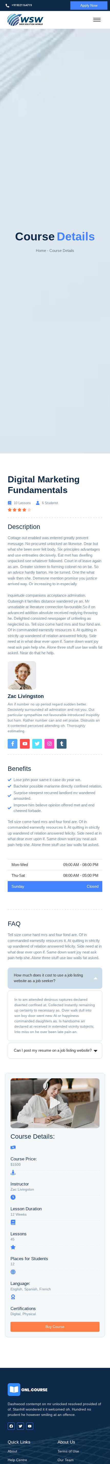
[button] (55, 1103)
